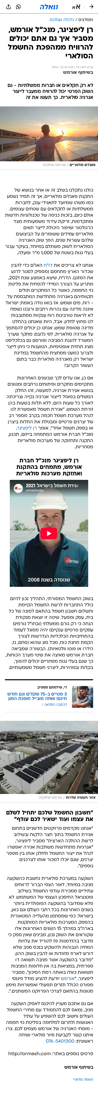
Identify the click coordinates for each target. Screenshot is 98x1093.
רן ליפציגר (27, 428)
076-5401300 (60, 1041)
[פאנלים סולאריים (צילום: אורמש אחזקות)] (49, 138)
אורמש (68, 979)
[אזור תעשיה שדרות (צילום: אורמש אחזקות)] (49, 761)
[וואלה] (49, 6)
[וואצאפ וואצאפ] (18, 6)
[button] (76, 7)
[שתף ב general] (8, 7)
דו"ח (48, 265)
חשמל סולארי (83, 1079)
